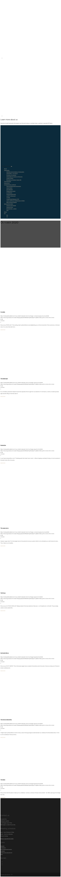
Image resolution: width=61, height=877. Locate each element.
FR (7, 216)
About (5, 168)
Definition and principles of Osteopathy (15, 172)
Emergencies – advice (11, 208)
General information (8, 204)
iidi (2, 319)
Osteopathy (6, 170)
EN (5, 213)
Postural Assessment (11, 194)
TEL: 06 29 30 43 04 (6, 126)
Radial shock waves (10, 191)
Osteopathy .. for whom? (12, 173)
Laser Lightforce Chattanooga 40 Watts (15, 200)
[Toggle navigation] (11, 166)
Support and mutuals (11, 205)
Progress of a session (11, 175)
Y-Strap (8, 197)
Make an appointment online (6, 838)
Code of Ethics (9, 178)
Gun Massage (9, 189)
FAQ (7, 210)
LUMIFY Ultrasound (10, 196)
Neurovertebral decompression (13, 186)
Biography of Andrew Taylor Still (13, 180)
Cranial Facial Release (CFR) (12, 199)
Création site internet (5, 874)
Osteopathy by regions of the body (14, 176)
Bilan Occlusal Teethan (11, 202)
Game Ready (9, 188)
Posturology (7, 183)
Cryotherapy (9, 192)
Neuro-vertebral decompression (6, 849)
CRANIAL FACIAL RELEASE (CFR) (6, 852)
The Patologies (7, 181)
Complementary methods (10, 184)
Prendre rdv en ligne (6, 166)
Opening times (9, 207)
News (5, 212)
